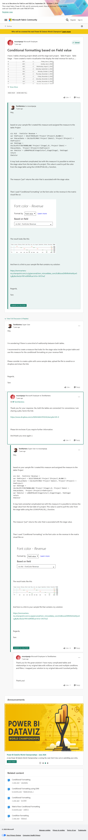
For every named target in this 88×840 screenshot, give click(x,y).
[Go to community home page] (23, 20)
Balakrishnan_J (28, 792)
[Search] (67, 20)
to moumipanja (30, 106)
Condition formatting (20, 815)
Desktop (9, 26)
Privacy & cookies (59, 830)
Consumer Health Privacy (31, 835)
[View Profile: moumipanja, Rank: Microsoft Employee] (10, 43)
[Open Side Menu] (5, 20)
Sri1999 (23, 800)
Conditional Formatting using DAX (25, 788)
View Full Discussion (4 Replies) (17, 318)
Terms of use (71, 830)
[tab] (43, 763)
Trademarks (82, 830)
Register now (7, 12)
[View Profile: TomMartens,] (12, 107)
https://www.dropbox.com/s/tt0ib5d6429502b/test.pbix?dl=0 (34, 417)
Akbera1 (24, 818)
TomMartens (20, 106)
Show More (14, 87)
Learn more (66, 31)
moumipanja (18, 41)
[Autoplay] (40, 763)
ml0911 (26, 809)
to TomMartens (45, 395)
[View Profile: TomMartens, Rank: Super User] (9, 326)
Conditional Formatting (21, 779)
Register (73, 20)
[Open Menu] (82, 26)
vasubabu (24, 783)
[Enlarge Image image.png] (33, 213)
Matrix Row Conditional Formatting (26, 806)
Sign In (80, 20)
